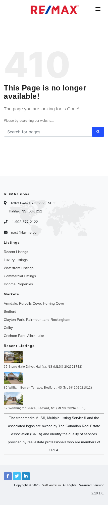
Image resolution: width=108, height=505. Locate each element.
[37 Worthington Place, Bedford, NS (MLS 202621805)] (13, 398)
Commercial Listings (20, 276)
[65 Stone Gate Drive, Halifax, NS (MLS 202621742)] (13, 357)
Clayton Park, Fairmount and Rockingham (37, 320)
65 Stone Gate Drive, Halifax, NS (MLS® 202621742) (43, 366)
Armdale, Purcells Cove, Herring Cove (34, 303)
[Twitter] (17, 476)
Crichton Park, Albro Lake (24, 336)
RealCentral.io (50, 485)
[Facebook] (8, 476)
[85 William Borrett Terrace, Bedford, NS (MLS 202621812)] (13, 377)
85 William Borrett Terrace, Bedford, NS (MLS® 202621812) (48, 387)
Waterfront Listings (18, 268)
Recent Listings (16, 252)
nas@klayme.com (25, 232)
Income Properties (18, 284)
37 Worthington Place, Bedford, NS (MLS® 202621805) (44, 408)
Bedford (10, 311)
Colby (8, 328)
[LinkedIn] (26, 476)
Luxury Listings (16, 260)
